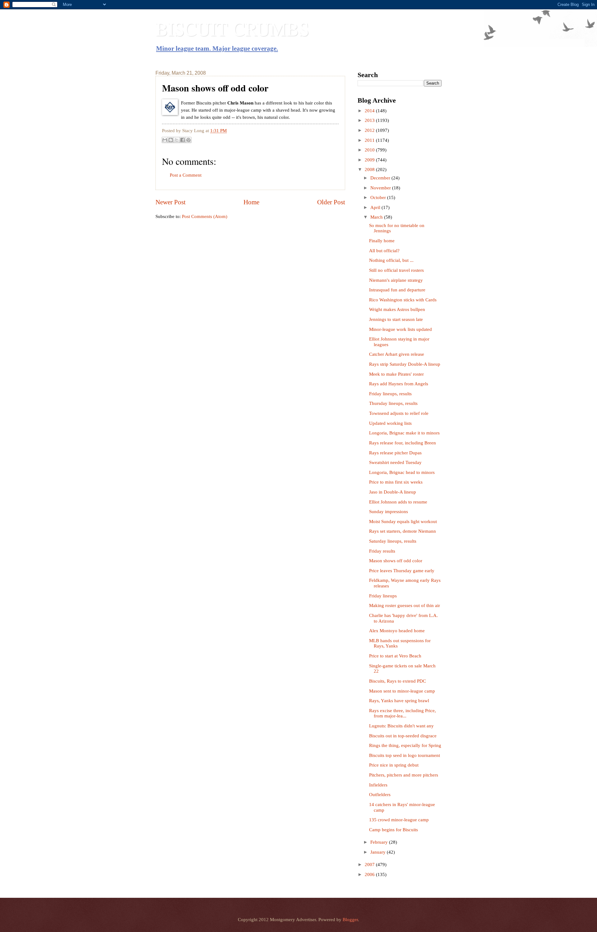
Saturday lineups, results (392, 541)
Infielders (378, 784)
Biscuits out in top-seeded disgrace (403, 735)
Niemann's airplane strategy (396, 280)
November (381, 187)
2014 (370, 110)
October (378, 197)
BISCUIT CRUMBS (232, 28)
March (377, 217)
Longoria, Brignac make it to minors (404, 432)
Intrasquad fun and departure (397, 289)
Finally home (382, 240)
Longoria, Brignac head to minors (402, 472)
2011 (370, 140)
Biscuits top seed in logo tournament (404, 755)
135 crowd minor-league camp (399, 819)
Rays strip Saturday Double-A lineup (404, 364)
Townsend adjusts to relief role (398, 413)
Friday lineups (383, 595)
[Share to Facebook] (182, 140)
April (376, 207)
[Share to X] (177, 140)
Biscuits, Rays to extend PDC (397, 681)
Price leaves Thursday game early (401, 570)
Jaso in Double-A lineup (392, 491)
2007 (370, 864)
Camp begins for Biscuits (393, 829)
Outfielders (380, 794)
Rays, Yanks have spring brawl (399, 700)
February (379, 842)
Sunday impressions (388, 511)
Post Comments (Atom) (204, 216)
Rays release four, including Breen (402, 442)
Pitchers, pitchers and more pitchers (403, 774)
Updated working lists (390, 423)
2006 (370, 874)
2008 (370, 169)
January (378, 852)
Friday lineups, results (390, 393)
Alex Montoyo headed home (397, 630)
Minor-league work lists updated (400, 329)
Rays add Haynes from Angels (398, 383)
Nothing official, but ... (391, 260)
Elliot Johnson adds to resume (398, 501)
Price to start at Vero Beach (395, 655)
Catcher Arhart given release (396, 354)
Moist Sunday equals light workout (403, 521)
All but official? (384, 250)
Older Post (331, 202)
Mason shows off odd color (395, 560)
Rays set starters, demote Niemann (402, 531)
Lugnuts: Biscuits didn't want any (401, 725)
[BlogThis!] (171, 140)
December (380, 177)
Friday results (382, 551)
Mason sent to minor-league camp (402, 691)
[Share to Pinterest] (188, 140)
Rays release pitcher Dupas (395, 452)
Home (251, 202)
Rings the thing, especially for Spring (405, 745)
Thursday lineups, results (393, 403)
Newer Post (170, 202)
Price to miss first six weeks (396, 482)
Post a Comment (185, 175)
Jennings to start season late (396, 319)
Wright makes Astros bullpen (397, 309)
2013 (370, 120)
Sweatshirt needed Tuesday (395, 462)
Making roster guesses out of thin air (404, 605)
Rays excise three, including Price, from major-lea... (402, 713)
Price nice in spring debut (394, 765)
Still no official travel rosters (396, 270)
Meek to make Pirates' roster (396, 374)
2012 (370, 130)
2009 (370, 159)
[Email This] (165, 140)
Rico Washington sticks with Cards (403, 299)
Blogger (350, 919)
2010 (370, 149)
